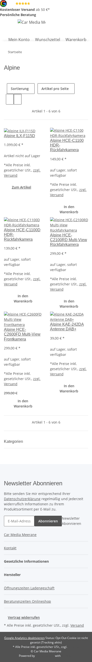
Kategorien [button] (14, 441)
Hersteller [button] (13, 574)
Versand (77, 625)
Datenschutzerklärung (22, 498)
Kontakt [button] (10, 548)
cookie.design (45, 656)
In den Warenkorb (69, 209)
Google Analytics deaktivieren (24, 638)
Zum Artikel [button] (21, 187)
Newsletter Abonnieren (71, 521)
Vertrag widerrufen (24, 617)
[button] (2, 37)
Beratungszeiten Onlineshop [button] (27, 601)
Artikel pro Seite (55, 88)
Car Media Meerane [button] (20, 534)
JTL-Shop (67, 656)
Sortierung (20, 88)
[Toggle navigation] (6, 23)
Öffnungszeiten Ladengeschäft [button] (29, 588)
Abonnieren (48, 521)
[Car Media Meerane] (31, 22)
